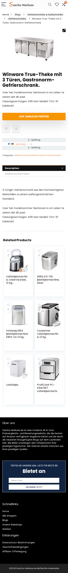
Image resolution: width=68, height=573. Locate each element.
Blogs (5, 520)
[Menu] (4, 4)
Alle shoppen (9, 515)
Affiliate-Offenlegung (14, 551)
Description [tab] (12, 168)
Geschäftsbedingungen (15, 547)
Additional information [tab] (17, 173)
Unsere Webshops (12, 524)
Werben (6, 529)
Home (5, 14)
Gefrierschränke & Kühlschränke (45, 14)
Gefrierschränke (17, 18)
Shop (17, 14)
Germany (21, 144)
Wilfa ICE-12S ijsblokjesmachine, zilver (48, 280)
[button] (64, 30)
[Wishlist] (57, 5)
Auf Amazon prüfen (34, 116)
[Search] (50, 4)
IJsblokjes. (12, 385)
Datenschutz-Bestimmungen (18, 542)
